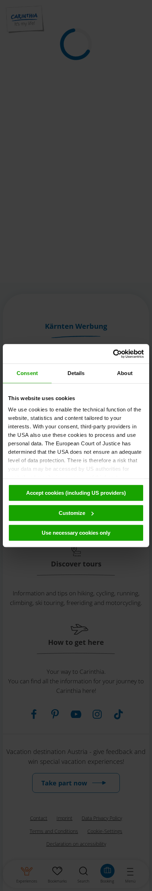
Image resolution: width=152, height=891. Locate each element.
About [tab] (125, 373)
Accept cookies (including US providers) (76, 493)
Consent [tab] (27, 373)
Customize (72, 513)
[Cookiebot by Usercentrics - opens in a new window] (113, 353)
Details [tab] (76, 373)
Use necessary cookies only (76, 533)
